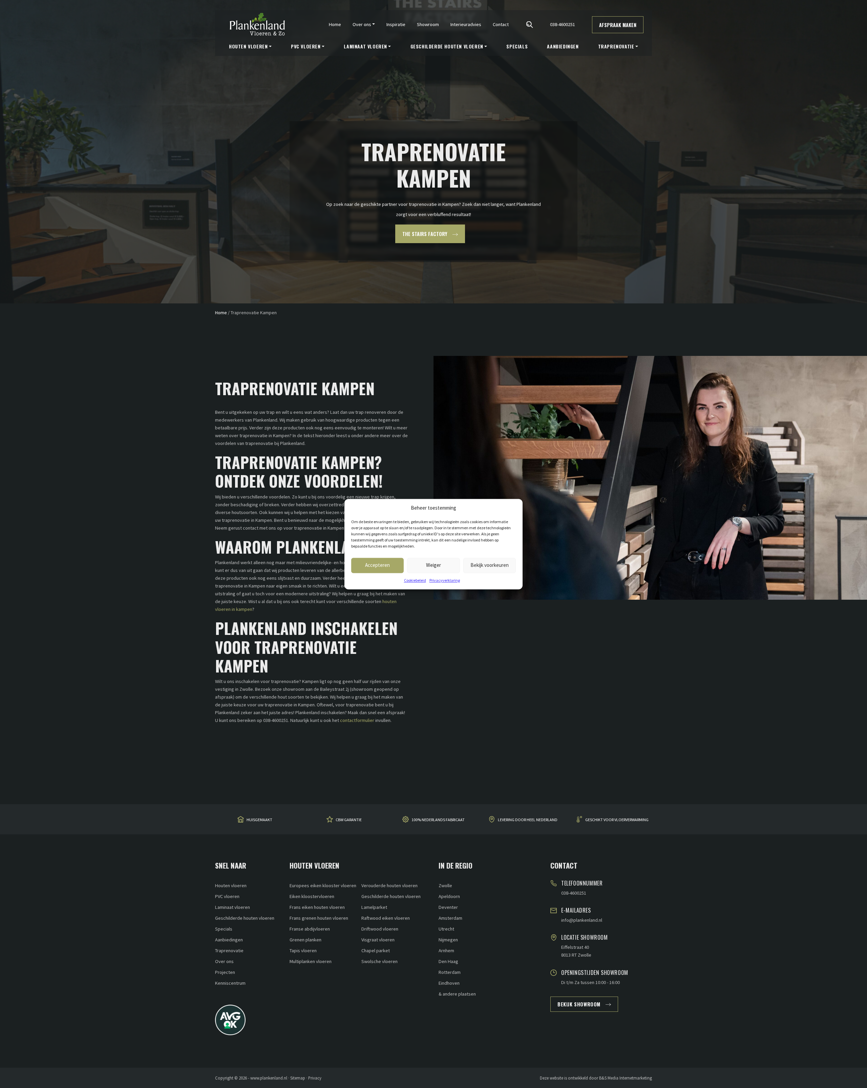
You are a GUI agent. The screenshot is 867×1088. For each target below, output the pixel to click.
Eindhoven (449, 983)
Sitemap (297, 1078)
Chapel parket (375, 950)
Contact (501, 24)
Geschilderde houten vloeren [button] (446, 46)
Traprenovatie (229, 950)
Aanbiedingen (562, 46)
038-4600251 (562, 24)
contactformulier (357, 720)
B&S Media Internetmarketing (625, 1078)
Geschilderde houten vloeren (244, 918)
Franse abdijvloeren (310, 929)
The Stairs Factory (424, 233)
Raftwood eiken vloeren (385, 918)
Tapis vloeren (303, 950)
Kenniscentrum (230, 983)
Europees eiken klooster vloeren (323, 885)
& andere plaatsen (457, 994)
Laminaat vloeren (232, 907)
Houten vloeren (231, 885)
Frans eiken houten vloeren (317, 907)
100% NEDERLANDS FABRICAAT (438, 819)
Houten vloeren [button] (248, 46)
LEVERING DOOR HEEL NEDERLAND (527, 819)
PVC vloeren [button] (306, 46)
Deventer (448, 907)
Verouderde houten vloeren (389, 885)
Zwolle (445, 885)
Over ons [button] (362, 24)
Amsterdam (450, 918)
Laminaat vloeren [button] (365, 46)
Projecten (225, 972)
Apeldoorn (449, 896)
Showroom (428, 24)
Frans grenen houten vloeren (319, 918)
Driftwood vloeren (379, 929)
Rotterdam (450, 972)
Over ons (224, 961)
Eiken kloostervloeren (312, 896)
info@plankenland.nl (581, 920)
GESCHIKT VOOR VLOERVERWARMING (617, 819)
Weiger (433, 565)
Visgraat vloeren (378, 940)
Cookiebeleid (415, 580)
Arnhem (446, 950)
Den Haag (448, 961)
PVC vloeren (227, 896)
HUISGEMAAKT (259, 819)
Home (335, 24)
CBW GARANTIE (349, 819)
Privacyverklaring (444, 580)
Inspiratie (395, 24)
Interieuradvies (465, 24)
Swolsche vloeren (379, 961)
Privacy (314, 1078)
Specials (517, 46)
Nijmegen (448, 940)
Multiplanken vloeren (311, 961)
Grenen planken (305, 940)
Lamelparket (374, 907)
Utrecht (446, 929)
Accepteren (377, 565)
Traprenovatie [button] (616, 46)
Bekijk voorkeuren (489, 565)
